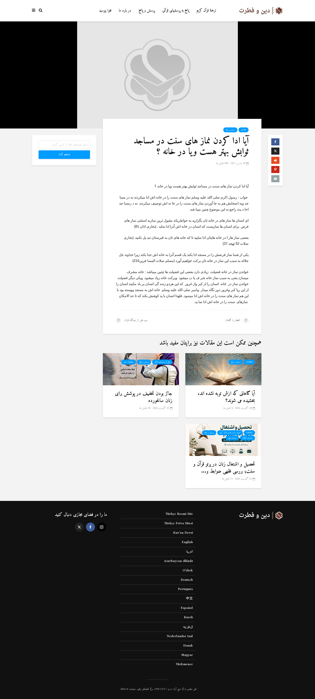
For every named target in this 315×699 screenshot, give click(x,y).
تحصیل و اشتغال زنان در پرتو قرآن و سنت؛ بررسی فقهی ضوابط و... (224, 468)
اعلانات (243, 130)
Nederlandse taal (180, 636)
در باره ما (125, 10)
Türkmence (184, 664)
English (187, 542)
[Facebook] (90, 527)
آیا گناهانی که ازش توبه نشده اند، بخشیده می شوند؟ (226, 397)
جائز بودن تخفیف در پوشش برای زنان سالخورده (143, 397)
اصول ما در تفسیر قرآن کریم (230, 433)
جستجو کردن (64, 154)
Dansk (188, 646)
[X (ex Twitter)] (79, 527)
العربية (189, 552)
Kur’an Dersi (183, 533)
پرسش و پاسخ (147, 10)
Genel (249, 362)
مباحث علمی (232, 438)
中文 (189, 599)
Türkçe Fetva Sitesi (178, 523)
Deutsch (187, 580)
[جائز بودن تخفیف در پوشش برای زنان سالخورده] (141, 369)
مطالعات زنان (129, 362)
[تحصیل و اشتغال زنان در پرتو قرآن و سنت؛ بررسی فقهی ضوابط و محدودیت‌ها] (223, 439)
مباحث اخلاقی (247, 438)
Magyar (187, 655)
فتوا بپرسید (105, 10)
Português (185, 589)
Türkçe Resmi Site (179, 514)
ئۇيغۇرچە (188, 627)
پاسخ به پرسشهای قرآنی (175, 10)
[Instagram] (101, 527)
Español (187, 608)
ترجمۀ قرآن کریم (206, 10)
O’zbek (188, 571)
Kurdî (188, 617)
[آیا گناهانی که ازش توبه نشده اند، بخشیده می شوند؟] (223, 369)
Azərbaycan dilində (178, 561)
